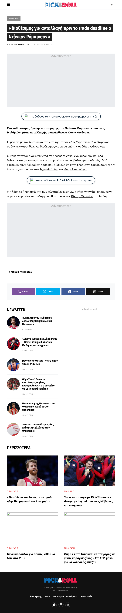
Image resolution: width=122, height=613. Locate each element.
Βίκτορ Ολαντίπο (82, 196)
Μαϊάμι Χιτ (14, 132)
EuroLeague (12, 491)
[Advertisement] (61, 80)
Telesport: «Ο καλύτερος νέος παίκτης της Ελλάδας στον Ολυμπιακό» (38, 427)
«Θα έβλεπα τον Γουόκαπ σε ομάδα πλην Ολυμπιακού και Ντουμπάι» (37, 321)
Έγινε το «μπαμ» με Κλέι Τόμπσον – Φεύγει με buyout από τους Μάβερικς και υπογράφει (39, 342)
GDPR (47, 596)
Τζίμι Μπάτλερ (49, 169)
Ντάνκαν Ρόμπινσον (20, 272)
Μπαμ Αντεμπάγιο (75, 169)
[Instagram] (61, 605)
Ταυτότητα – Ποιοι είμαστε (65, 596)
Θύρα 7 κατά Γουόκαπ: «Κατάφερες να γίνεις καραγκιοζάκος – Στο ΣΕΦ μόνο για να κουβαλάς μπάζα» (38, 384)
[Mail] (67, 605)
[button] (8, 5)
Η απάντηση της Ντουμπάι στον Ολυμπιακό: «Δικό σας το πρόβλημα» (38, 406)
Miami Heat (14, 18)
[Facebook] (54, 605)
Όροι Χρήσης (36, 596)
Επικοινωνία (86, 596)
